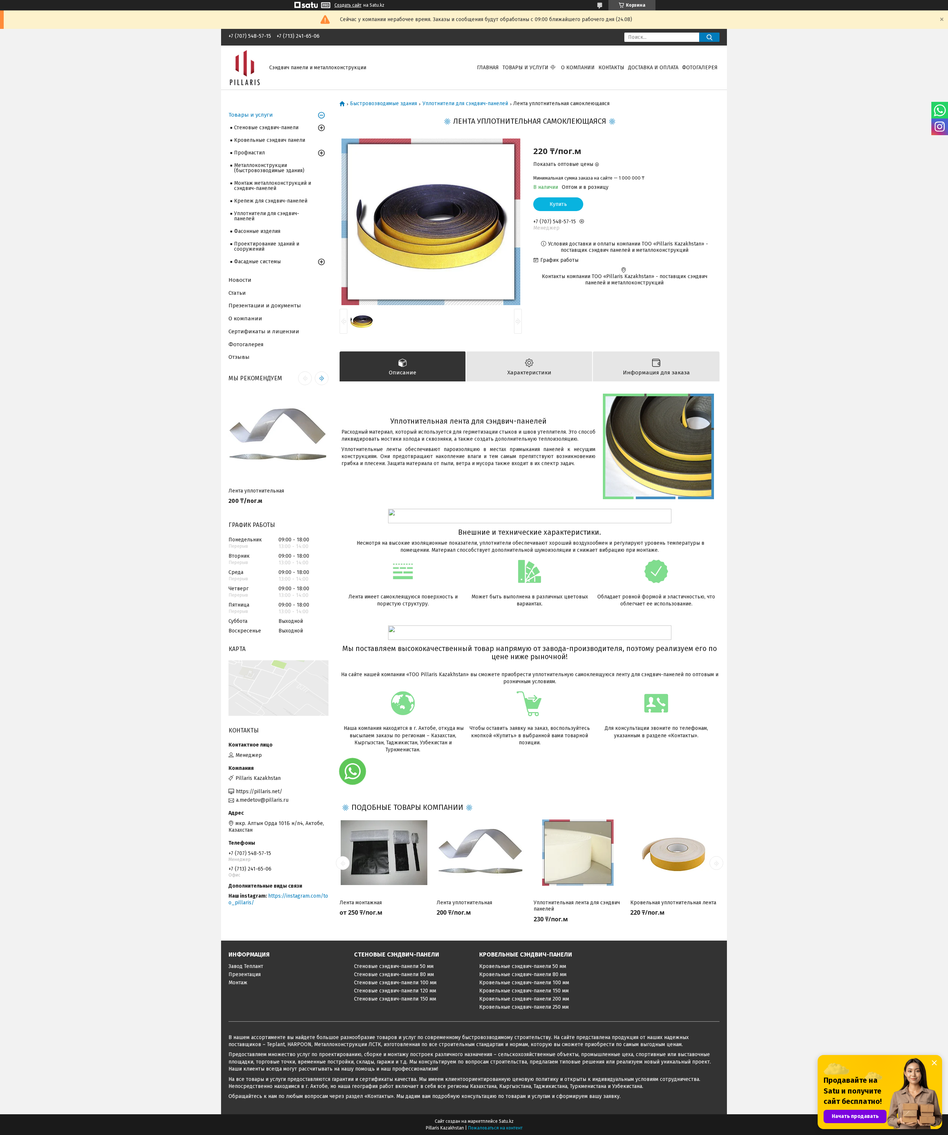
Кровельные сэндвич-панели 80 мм (523, 974)
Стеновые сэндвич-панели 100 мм (395, 982)
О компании (578, 67)
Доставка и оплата (653, 67)
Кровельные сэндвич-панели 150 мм (524, 991)
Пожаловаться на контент (495, 1128)
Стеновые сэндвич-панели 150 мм (395, 999)
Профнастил (249, 153)
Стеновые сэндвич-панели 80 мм (394, 974)
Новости (239, 280)
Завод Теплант (245, 966)
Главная (488, 67)
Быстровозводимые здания (383, 103)
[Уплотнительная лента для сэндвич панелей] (578, 853)
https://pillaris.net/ (259, 791)
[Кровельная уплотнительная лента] (674, 853)
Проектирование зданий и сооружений (266, 246)
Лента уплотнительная (464, 902)
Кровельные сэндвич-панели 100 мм (524, 982)
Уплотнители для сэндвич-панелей (465, 103)
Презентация (244, 974)
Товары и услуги (525, 67)
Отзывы (239, 357)
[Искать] (709, 37)
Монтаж (237, 982)
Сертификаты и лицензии (263, 331)
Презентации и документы (264, 305)
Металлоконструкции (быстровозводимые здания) (269, 168)
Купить (558, 204)
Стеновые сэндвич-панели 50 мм (394, 966)
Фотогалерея (700, 67)
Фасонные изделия (257, 231)
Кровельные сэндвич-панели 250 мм (524, 1007)
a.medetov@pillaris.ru (262, 800)
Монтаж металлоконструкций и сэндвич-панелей (272, 185)
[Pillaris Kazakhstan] (244, 67)
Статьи (237, 293)
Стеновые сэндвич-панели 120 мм (395, 991)
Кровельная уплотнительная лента (673, 902)
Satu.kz (506, 1121)
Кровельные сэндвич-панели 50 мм (522, 966)
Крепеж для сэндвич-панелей (270, 201)
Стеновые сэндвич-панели (266, 127)
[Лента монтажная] (384, 853)
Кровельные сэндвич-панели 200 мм (524, 999)
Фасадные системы (257, 261)
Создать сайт (347, 5)
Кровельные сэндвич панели (269, 140)
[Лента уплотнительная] (481, 853)
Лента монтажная (361, 902)
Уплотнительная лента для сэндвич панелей (577, 905)
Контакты (611, 67)
